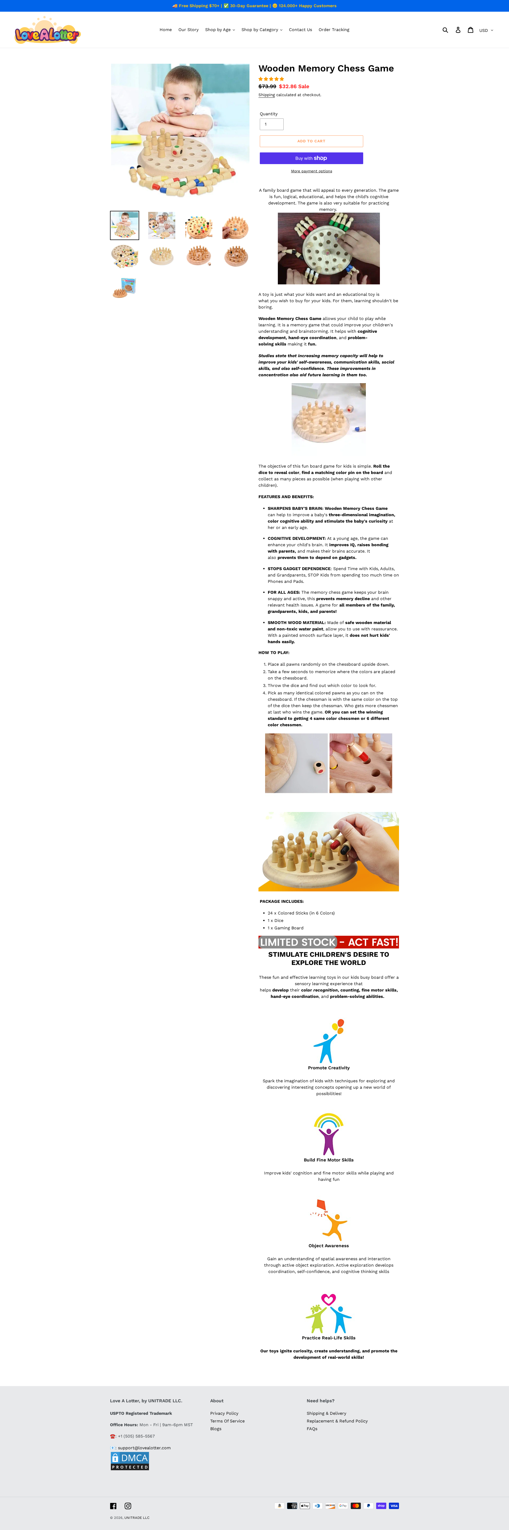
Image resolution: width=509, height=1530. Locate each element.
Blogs (215, 1428)
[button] (271, 79)
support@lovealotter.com (144, 1447)
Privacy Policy (224, 1413)
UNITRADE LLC (137, 1518)
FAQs (312, 1428)
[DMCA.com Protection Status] (130, 1469)
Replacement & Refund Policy (337, 1421)
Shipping (266, 94)
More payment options (311, 171)
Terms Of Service (227, 1421)
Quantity (269, 113)
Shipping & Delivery (326, 1413)
